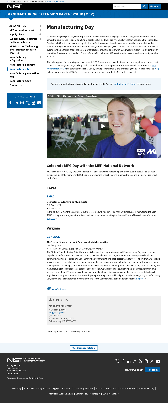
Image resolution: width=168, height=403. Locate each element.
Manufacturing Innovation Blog (24, 75)
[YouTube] (140, 361)
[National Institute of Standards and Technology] (26, 360)
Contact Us (15, 85)
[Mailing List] (158, 361)
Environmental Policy (127, 388)
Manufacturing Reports (22, 64)
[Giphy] (146, 361)
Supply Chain (16, 34)
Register (51, 218)
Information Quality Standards (61, 394)
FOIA (115, 388)
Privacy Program (43, 388)
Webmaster (11, 378)
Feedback (153, 369)
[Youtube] (33, 103)
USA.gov (106, 394)
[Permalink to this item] (136, 166)
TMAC (50, 196)
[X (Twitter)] (28, 103)
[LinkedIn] (16, 103)
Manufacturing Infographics (17, 58)
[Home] (14, 6)
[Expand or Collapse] (40, 26)
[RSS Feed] (152, 361)
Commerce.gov (82, 394)
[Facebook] (10, 103)
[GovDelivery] (39, 103)
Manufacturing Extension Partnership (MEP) (50, 14)
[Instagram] (22, 103)
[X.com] (117, 361)
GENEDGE (53, 237)
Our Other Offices (36, 378)
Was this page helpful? (83, 347)
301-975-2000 (12, 373)
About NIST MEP (18, 25)
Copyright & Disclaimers (62, 388)
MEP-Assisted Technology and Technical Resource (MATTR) (23, 49)
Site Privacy (16, 388)
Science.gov (95, 394)
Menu (156, 6)
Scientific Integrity (146, 388)
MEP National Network (21, 30)
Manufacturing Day (20, 69)
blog (156, 68)
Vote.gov (115, 394)
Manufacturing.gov (20, 80)
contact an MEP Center (125, 83)
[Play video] (103, 126)
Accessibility (29, 388)
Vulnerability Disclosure (83, 388)
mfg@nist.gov (56, 312)
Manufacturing (59, 289)
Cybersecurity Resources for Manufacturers (23, 40)
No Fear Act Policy (103, 388)
